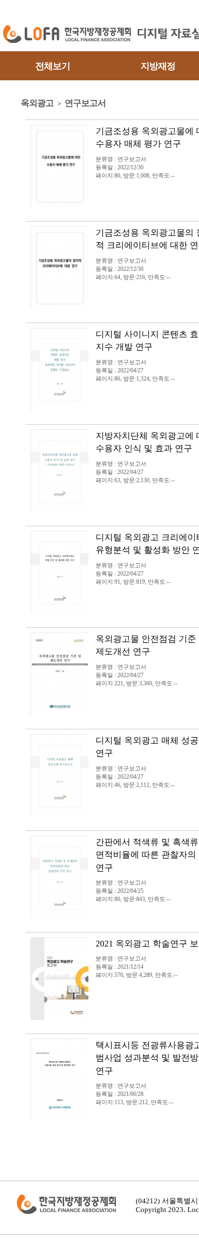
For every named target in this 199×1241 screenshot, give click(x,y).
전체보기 (52, 66)
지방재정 (158, 66)
